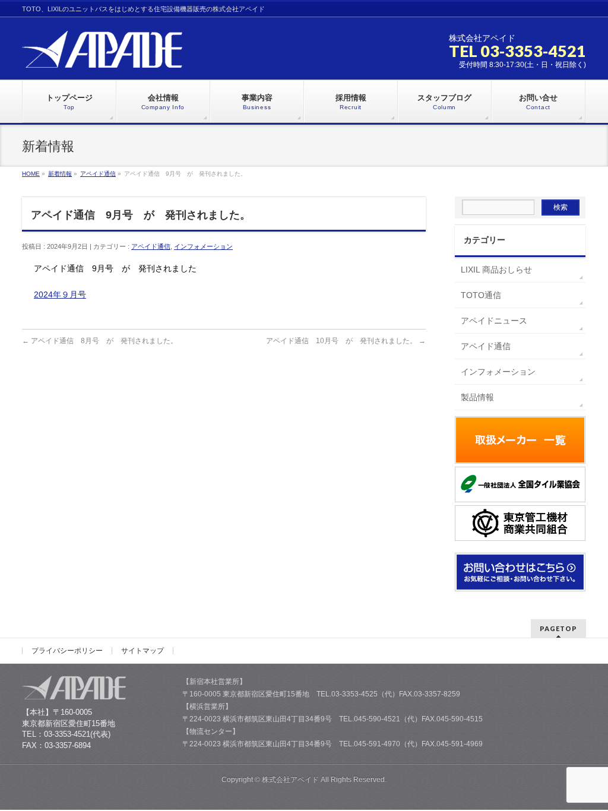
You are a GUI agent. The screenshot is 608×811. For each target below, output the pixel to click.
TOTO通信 (481, 295)
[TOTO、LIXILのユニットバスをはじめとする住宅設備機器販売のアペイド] (102, 54)
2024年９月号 (60, 294)
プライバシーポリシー (67, 650)
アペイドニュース (494, 320)
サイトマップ (142, 650)
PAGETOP (558, 628)
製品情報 (477, 397)
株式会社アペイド (290, 779)
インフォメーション (203, 246)
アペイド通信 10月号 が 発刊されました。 (346, 341)
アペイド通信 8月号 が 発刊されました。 (100, 341)
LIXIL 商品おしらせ (496, 269)
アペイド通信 (150, 246)
